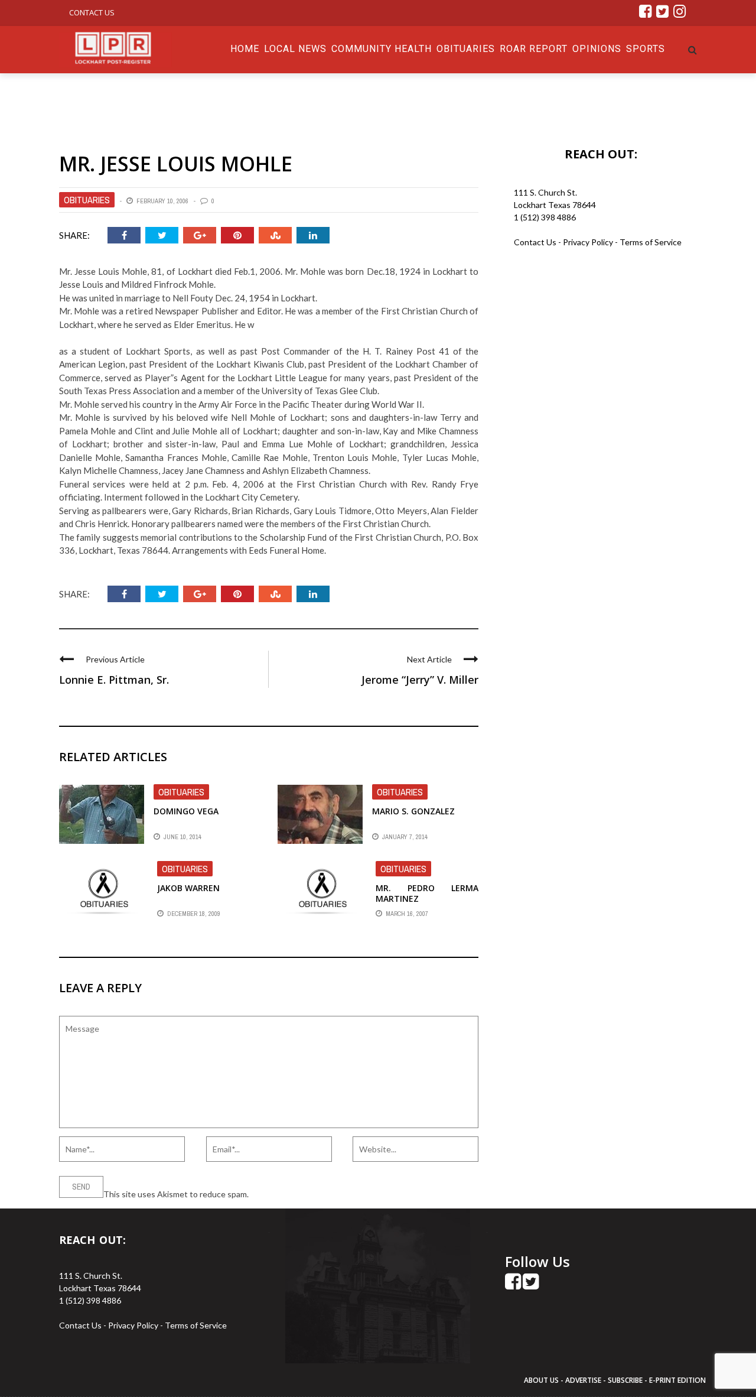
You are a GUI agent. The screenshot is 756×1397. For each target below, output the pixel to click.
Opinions (596, 48)
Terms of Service (651, 242)
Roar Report (534, 48)
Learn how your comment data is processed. (331, 1194)
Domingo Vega (186, 811)
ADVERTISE (583, 1380)
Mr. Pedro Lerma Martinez (427, 893)
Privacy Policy (589, 242)
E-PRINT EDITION (677, 1380)
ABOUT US (542, 1380)
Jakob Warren (188, 888)
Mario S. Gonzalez (413, 811)
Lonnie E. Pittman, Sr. (114, 679)
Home (244, 48)
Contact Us (92, 12)
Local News (295, 48)
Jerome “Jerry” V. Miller (419, 679)
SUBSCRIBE (626, 1380)
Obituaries (465, 48)
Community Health (381, 48)
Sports (645, 48)
